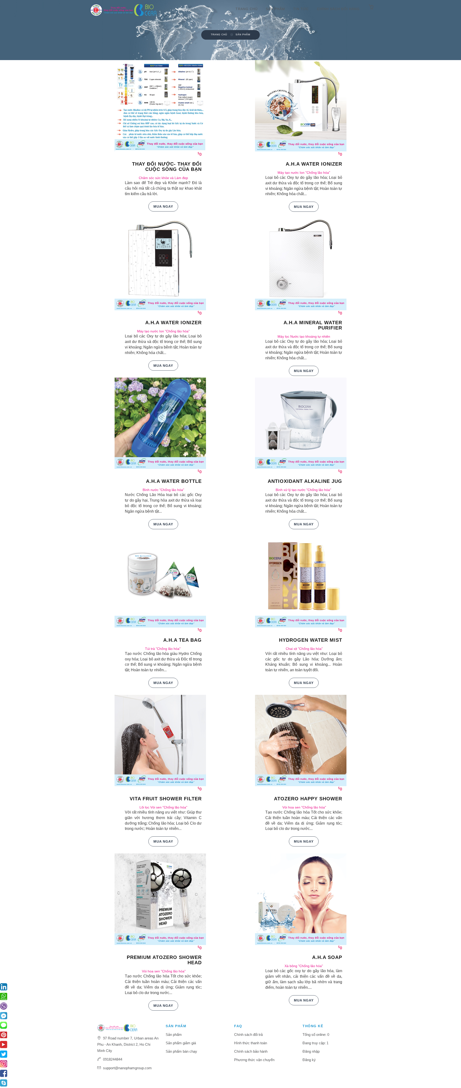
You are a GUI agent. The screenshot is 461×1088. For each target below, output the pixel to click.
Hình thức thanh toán (250, 1043)
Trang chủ (247, 9)
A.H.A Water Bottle (174, 481)
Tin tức (301, 9)
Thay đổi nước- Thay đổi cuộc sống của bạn (167, 166)
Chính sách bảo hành (250, 1051)
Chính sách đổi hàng (338, 9)
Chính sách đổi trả (248, 1034)
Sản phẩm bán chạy (181, 1051)
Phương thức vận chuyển (254, 1060)
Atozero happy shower (308, 798)
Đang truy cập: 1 (315, 1043)
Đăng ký (309, 1060)
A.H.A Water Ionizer (314, 164)
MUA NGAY (163, 206)
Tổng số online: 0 (316, 1034)
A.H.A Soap (327, 957)
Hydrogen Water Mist (310, 640)
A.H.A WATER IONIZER (173, 322)
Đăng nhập (311, 1051)
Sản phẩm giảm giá (181, 1043)
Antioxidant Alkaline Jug (305, 481)
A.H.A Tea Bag (182, 640)
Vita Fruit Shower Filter (166, 798)
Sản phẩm (275, 9)
